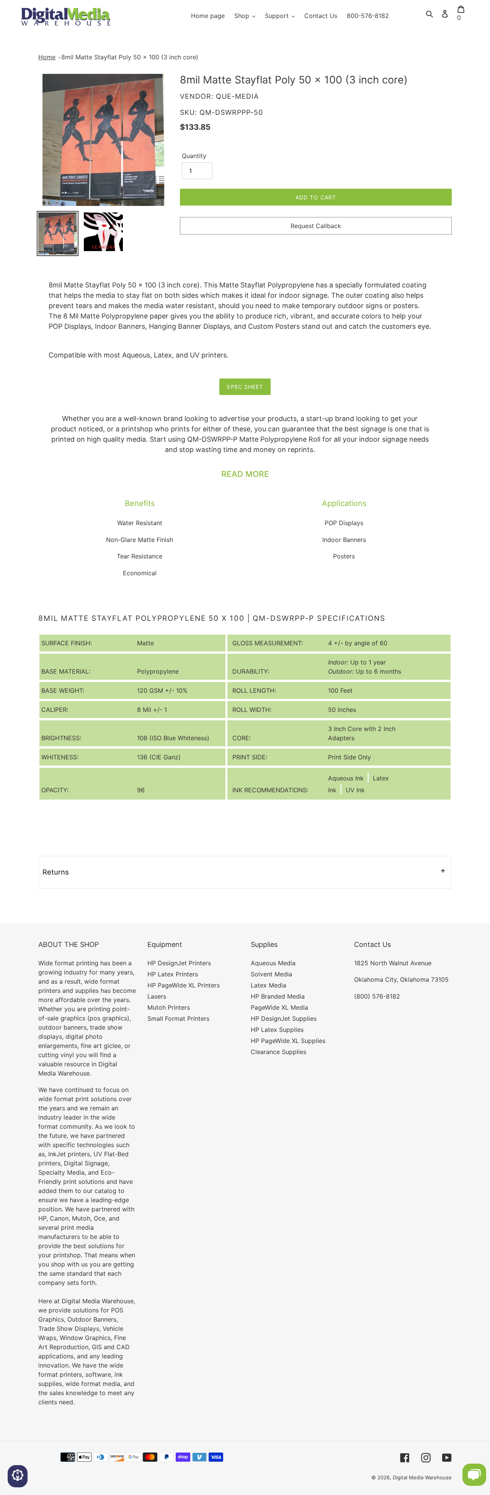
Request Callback (316, 226)
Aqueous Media (273, 963)
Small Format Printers (178, 1018)
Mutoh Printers (168, 1007)
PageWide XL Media (279, 1007)
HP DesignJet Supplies (284, 1018)
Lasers (156, 996)
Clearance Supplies (278, 1052)
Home (47, 57)
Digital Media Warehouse (422, 1477)
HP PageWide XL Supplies (288, 1041)
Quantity (194, 156)
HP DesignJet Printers (179, 963)
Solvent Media (271, 974)
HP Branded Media (278, 996)
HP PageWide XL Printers (183, 985)
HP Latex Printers (172, 974)
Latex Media (268, 985)
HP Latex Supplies (277, 1029)
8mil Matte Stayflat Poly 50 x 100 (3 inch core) (129, 57)
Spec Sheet (245, 387)
